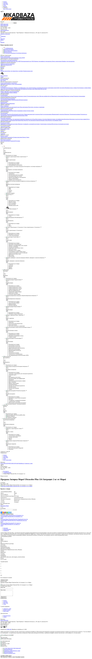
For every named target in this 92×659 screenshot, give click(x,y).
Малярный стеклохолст (6, 84)
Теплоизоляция (4, 113)
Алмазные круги (29, 119)
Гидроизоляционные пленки (20, 96)
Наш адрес (5, 4)
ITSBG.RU (9, 629)
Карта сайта (6, 611)
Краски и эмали (4, 136)
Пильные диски (44, 120)
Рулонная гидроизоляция (79, 96)
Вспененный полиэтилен (18, 114)
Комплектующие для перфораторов (56, 119)
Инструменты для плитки (41, 119)
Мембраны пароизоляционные (8, 103)
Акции (5, 6)
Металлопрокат (4, 75)
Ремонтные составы (68, 96)
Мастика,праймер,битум (45, 96)
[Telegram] (1, 11)
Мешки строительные (10, 120)
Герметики (3, 107)
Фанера (7, 65)
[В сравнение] (1, 511)
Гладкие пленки (30, 110)
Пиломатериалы (4, 79)
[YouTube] (5, 627)
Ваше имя (3, 587)
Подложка (17, 140)
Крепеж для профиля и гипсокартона (43, 61)
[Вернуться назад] (4, 151)
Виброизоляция (15, 99)
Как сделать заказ (7, 8)
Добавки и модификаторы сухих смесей (22, 87)
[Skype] (9, 512)
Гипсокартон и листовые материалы (9, 60)
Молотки (20, 124)
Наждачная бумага (19, 120)
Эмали (27, 137)
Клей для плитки (61, 87)
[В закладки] (2, 511)
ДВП (2, 65)
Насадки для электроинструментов (32, 120)
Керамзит (7, 92)
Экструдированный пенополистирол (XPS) (18, 115)
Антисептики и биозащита (7, 137)
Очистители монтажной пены (13, 107)
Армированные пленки (6, 110)
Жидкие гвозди (4, 71)
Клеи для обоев (19, 71)
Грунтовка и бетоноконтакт (7, 87)
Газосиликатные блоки (6, 57)
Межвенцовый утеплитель (58, 114)
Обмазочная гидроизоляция (57, 96)
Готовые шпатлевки (18, 137)
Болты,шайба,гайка (5, 128)
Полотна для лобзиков (53, 120)
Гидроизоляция (4, 95)
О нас (4, 5)
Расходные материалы (6, 118)
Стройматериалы (7, 472)
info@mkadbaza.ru (5, 30)
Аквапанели (3, 61)
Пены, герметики (5, 105)
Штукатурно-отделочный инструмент (60, 124)
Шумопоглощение (23, 99)
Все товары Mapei (5, 505)
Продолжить (3, 596)
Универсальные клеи (28, 71)
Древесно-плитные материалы (8, 63)
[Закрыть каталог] (2, 143)
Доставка (5, 2)
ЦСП (10, 65)
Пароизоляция (4, 102)
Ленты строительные (57, 61)
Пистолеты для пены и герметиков (36, 107)
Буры (34, 119)
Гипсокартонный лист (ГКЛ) (28, 61)
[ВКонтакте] (1, 512)
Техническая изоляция (75, 114)
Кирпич (2, 67)
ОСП (4, 65)
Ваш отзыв (3, 590)
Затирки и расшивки (37, 87)
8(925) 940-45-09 (4, 24)
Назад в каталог (4, 476)
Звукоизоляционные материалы (8, 98)
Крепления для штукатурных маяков (78, 119)
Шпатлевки (38, 89)
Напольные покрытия (6, 139)
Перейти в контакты (5, 33)
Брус (2, 80)
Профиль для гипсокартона (68, 61)
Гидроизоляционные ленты (7, 96)
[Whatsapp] (3, 11)
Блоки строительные (5, 56)
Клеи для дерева (12, 71)
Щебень (15, 92)
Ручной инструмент (5, 122)
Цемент (11, 92)
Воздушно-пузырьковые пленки (19, 110)
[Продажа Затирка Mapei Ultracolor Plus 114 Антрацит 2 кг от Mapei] (16, 486)
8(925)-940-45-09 (4, 25)
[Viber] (5, 512)
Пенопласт (67, 114)
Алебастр (3, 92)
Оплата (5, 1)
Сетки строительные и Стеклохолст (9, 83)
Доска (4, 80)
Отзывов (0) (6, 530)
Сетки (2, 76)
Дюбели (2, 131)
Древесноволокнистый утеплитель (32, 114)
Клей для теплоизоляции (46, 114)
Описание (5, 528)
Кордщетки (67, 119)
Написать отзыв (4, 580)
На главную (6, 471)
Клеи (2, 69)
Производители (6, 615)
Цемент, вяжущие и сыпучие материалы (10, 91)
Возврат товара (6, 609)
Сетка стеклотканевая (17, 84)
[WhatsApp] (7, 512)
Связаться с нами (29, 463)
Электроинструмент (5, 126)
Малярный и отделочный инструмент (9, 124)
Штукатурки (43, 89)
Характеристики (7, 529)
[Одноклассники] (3, 512)
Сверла (60, 120)
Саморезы (3, 133)
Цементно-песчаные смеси (28, 89)
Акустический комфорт (6, 99)
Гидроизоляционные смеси (33, 96)
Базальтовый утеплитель (6, 114)
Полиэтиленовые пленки (6, 109)
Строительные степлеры (45, 124)
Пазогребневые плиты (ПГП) (18, 57)
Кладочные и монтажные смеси (49, 87)
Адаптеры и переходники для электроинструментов (13, 119)
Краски (24, 137)
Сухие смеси (3, 86)
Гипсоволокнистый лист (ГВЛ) (13, 61)
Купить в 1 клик (9, 514)
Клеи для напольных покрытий (8, 140)
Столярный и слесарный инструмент (31, 124)
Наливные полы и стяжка (71, 87)
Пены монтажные (24, 107)
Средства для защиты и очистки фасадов (13, 89)
